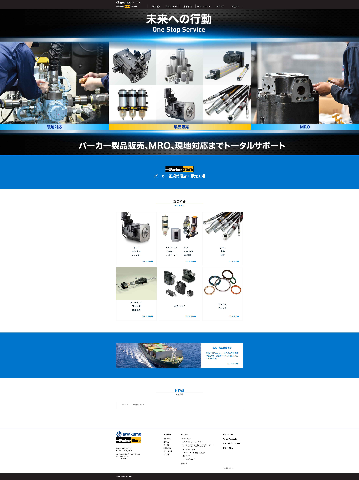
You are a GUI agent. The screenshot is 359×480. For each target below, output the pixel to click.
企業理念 (166, 442)
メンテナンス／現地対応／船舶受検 (194, 453)
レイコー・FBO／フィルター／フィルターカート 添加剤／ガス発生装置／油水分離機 (197, 446)
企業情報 (167, 434)
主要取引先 (167, 448)
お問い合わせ (228, 448)
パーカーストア (186, 439)
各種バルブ (186, 456)
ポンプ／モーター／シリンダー (192, 442)
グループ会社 (168, 451)
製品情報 (184, 434)
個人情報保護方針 (228, 468)
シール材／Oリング (189, 459)
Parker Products (230, 439)
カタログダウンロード (232, 443)
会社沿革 (166, 454)
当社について (228, 434)
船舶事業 (184, 463)
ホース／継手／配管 (189, 450)
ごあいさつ (167, 439)
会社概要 (166, 445)
